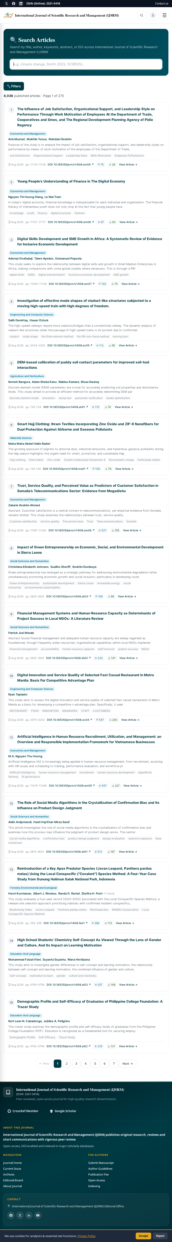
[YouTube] (37, 1215)
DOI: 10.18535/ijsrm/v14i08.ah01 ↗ (65, 407)
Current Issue (12, 1169)
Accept (143, 1236)
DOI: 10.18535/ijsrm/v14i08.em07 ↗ (72, 283)
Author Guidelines (100, 1169)
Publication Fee (98, 1174)
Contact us (161, 3)
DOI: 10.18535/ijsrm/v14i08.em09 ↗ (71, 164)
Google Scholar (65, 1111)
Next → (128, 1063)
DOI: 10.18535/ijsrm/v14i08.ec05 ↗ (69, 345)
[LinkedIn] (21, 3)
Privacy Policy (86, 1236)
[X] (6, 3)
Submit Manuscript (101, 1163)
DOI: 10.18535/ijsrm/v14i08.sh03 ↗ (68, 596)
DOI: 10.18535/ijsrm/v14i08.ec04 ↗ (69, 719)
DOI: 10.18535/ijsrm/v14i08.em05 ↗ (72, 785)
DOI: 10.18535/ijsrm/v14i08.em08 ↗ (71, 222)
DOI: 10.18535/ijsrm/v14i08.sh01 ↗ (68, 851)
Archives (8, 1174)
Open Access (96, 1180)
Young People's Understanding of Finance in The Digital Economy (71, 181)
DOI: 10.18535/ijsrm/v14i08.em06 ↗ (72, 530)
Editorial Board (13, 1180)
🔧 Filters (14, 86)
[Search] (142, 15)
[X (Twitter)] (20, 1215)
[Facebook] (14, 3)
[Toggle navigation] (164, 15)
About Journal (12, 1186)
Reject (160, 1236)
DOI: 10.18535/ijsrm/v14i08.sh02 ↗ (68, 658)
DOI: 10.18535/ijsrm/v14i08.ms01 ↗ (65, 468)
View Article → (128, 164)
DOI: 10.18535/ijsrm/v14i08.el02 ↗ (69, 1046)
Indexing (94, 1186)
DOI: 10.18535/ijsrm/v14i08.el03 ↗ (69, 984)
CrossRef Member (26, 1111)
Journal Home (12, 1163)
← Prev (44, 1063)
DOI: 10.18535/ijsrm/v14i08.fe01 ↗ (66, 923)
